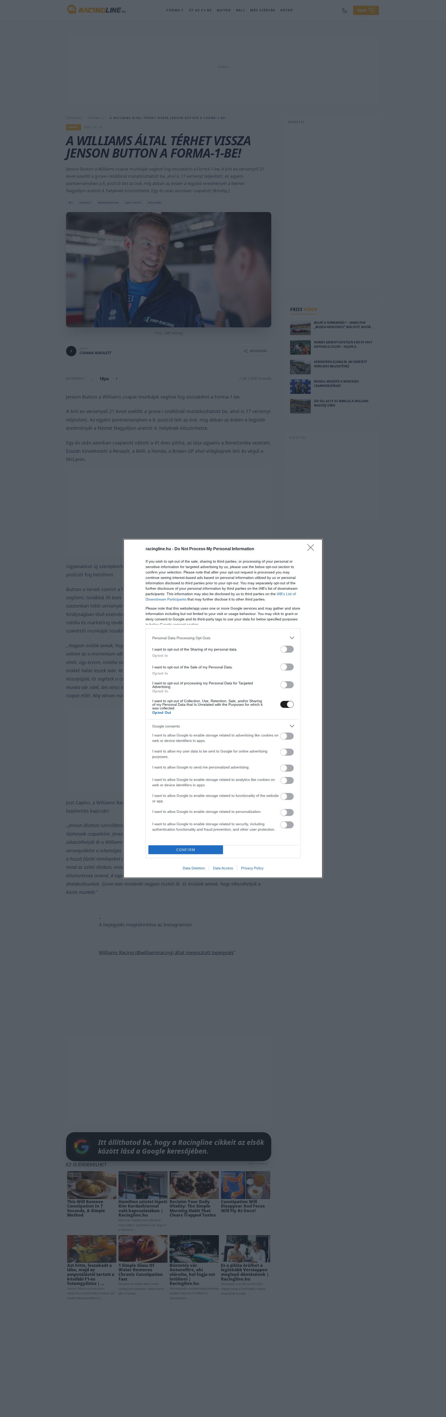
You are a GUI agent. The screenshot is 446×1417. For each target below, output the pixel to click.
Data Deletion (194, 868)
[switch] (287, 649)
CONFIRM (185, 850)
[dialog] (223, 708)
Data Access (223, 868)
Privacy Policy (252, 868)
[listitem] (223, 638)
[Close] (312, 549)
